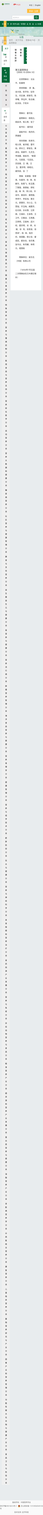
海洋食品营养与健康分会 (6, 733)
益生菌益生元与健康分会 (6, 608)
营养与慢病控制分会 (6, 341)
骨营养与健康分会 (6, 642)
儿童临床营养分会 (6, 1301)
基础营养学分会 (6, 159)
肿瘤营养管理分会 (6, 698)
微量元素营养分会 (6, 287)
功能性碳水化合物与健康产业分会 (6, 1424)
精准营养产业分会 (6, 1076)
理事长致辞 (16, 55)
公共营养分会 (6, 134)
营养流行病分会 (6, 670)
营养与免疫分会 (6, 1008)
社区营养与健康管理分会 (6, 534)
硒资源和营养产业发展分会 (6, 1113)
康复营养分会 (6, 1275)
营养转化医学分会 (6, 413)
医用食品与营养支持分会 (6, 378)
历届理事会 (6, 95)
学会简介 (5, 60)
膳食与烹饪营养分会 (6, 570)
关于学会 (5, 49)
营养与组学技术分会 (6, 818)
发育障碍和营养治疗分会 (6, 938)
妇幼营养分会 (6, 206)
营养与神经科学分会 (6, 900)
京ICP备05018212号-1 (8, 1506)
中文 (31, 5)
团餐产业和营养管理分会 (6, 1377)
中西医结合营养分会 (6, 1247)
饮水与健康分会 (6, 871)
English (38, 5)
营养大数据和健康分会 (6, 469)
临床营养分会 (6, 183)
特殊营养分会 (6, 314)
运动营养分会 (6, 439)
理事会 (21, 52)
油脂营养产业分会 (6, 1186)
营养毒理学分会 (6, 767)
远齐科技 (25, 1512)
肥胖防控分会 (6, 847)
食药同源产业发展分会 (6, 976)
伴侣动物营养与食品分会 (6, 1041)
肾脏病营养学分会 (6, 1216)
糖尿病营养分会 (6, 501)
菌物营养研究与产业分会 (6, 1337)
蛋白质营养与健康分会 (6, 1153)
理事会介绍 (5, 76)
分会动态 (5, 116)
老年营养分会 (6, 228)
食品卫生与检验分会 (6, 1468)
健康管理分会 (6, 791)
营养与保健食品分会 (6, 256)
